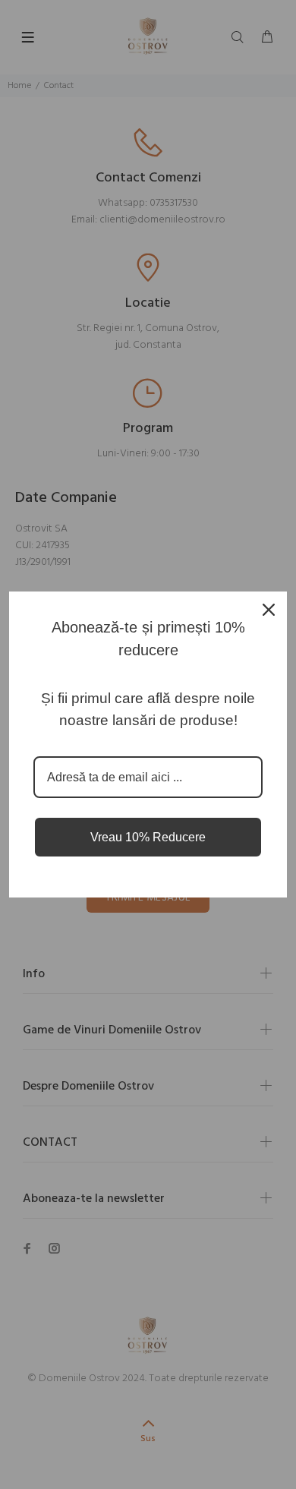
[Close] (268, 609)
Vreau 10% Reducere (148, 837)
